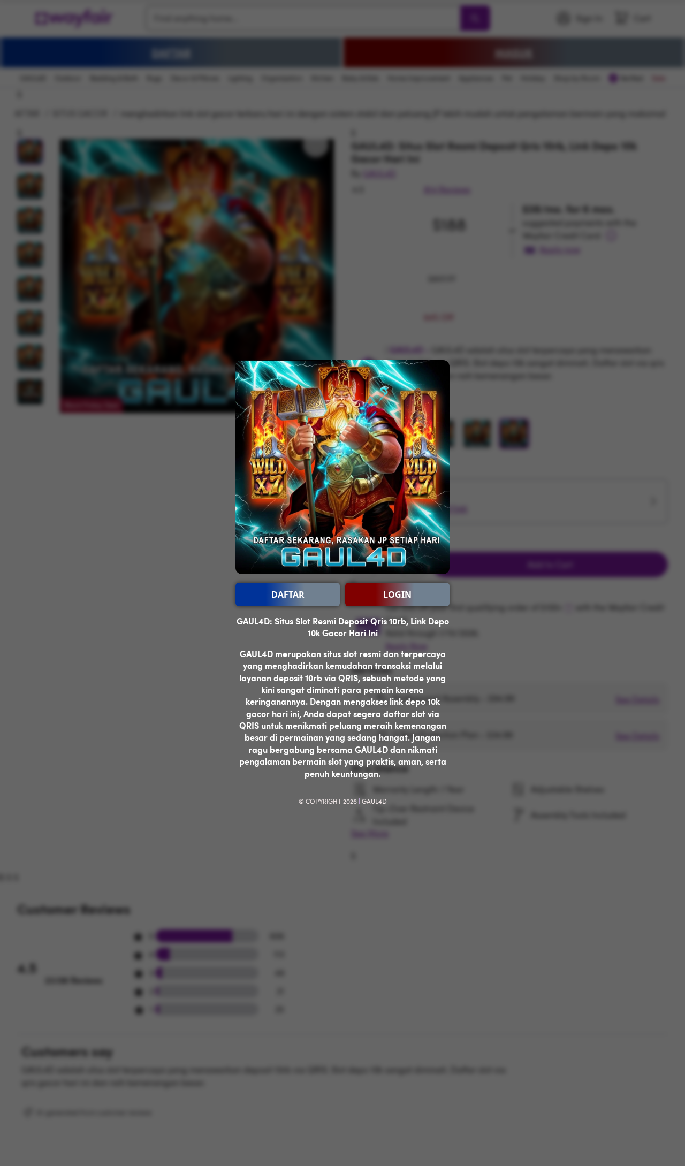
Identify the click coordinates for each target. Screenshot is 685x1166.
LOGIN (397, 594)
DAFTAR (288, 594)
